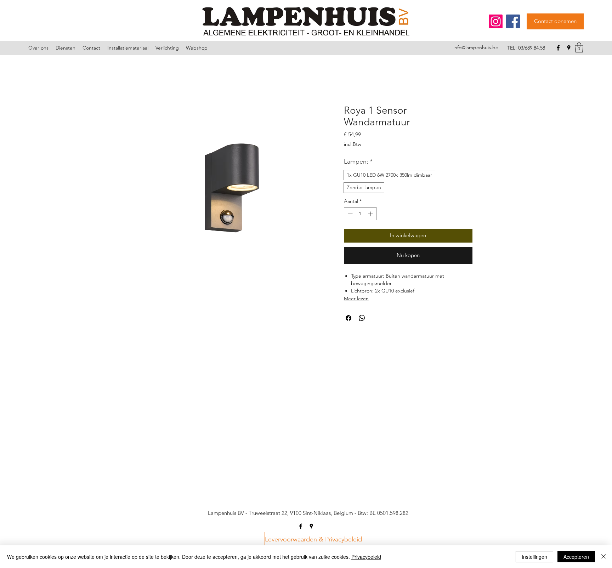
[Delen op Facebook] (348, 318)
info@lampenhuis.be (475, 47)
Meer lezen (356, 298)
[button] (579, 47)
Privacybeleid (366, 556)
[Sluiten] (603, 556)
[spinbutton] (360, 214)
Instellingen (534, 556)
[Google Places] (568, 47)
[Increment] (371, 214)
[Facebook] (513, 21)
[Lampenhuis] (496, 21)
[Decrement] (349, 214)
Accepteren (576, 556)
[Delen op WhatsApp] (362, 318)
